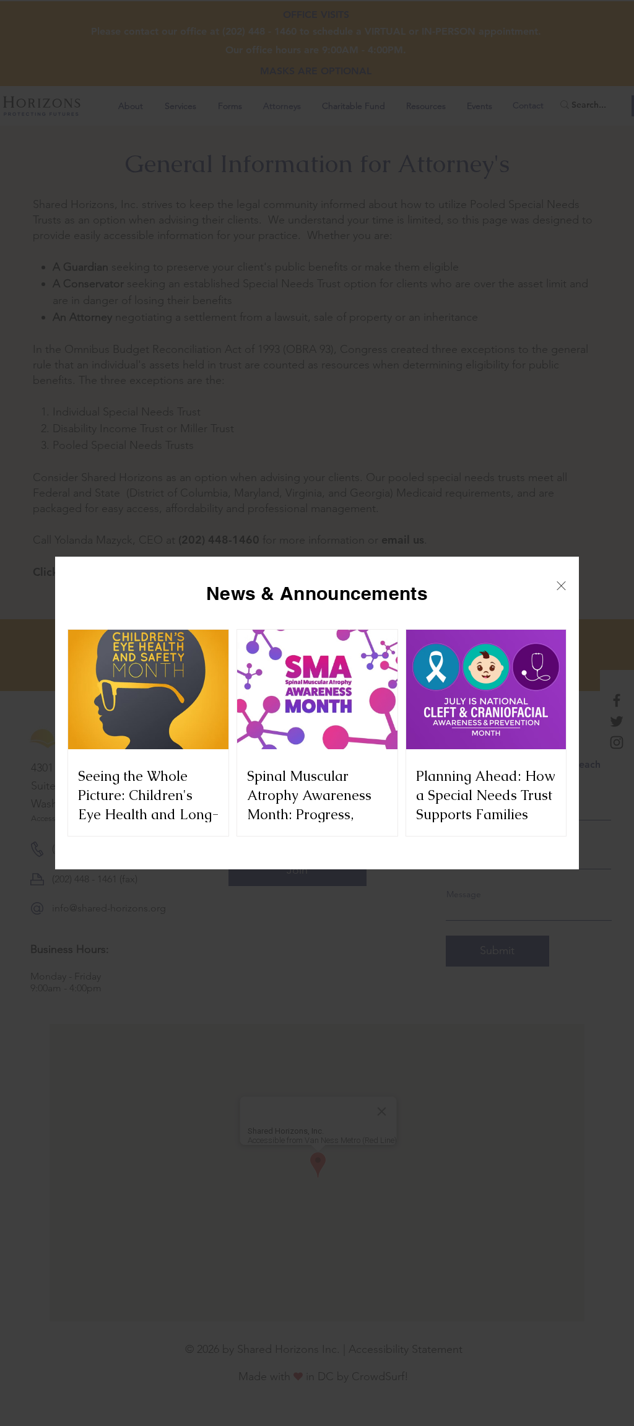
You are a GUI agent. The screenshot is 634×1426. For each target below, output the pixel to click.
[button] (561, 585)
